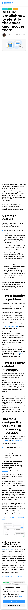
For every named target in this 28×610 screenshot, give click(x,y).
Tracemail (5, 440)
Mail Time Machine (16, 440)
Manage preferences (14, 605)
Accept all (14, 602)
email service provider (11, 326)
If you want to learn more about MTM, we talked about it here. (13, 577)
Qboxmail (20, 353)
